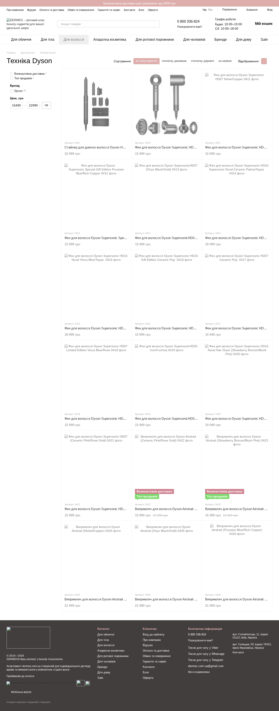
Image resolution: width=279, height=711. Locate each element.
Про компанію (15, 10)
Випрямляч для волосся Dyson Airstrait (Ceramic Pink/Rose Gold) (183, 509)
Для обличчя (21, 39)
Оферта (153, 10)
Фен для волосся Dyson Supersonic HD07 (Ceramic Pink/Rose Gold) (115, 509)
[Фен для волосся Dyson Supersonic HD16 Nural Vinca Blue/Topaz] (96, 285)
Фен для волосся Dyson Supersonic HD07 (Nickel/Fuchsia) (178, 147)
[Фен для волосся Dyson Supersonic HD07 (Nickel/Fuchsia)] (167, 104)
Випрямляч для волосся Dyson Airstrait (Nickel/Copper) (105, 599)
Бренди (220, 39)
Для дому (243, 39)
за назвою (225, 60)
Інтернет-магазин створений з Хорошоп (28, 702)
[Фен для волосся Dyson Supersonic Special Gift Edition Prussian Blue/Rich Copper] (96, 195)
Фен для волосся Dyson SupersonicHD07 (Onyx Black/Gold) (179, 238)
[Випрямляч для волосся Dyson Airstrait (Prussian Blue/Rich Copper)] (237, 556)
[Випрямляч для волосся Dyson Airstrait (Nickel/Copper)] (96, 556)
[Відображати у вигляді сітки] (264, 61)
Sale (264, 39)
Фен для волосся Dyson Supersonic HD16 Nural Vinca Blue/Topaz (113, 328)
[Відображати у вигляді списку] (269, 61)
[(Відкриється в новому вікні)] (81, 682)
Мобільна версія (20, 692)
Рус (210, 9)
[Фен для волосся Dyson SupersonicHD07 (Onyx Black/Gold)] (167, 195)
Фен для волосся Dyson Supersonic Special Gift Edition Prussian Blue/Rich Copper (125, 238)
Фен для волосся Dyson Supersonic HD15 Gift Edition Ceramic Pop (184, 328)
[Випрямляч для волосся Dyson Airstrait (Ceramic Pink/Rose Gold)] (167, 466)
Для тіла (47, 39)
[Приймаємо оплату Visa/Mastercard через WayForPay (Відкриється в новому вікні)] (41, 682)
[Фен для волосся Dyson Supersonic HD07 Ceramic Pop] (237, 285)
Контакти (129, 10)
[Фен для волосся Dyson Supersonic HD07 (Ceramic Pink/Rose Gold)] (96, 466)
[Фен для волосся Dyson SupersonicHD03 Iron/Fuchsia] (167, 376)
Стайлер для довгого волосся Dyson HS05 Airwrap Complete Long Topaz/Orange (124, 147)
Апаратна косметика (109, 39)
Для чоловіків (194, 39)
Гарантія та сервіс (109, 10)
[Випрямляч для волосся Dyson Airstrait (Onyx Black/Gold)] (167, 556)
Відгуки (31, 10)
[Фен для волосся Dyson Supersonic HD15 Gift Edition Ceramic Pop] (167, 285)
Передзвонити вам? (189, 26)
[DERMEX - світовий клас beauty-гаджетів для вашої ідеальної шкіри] (28, 637)
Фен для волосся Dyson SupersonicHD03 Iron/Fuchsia (175, 418)
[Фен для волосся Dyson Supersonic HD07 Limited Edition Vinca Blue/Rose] (96, 376)
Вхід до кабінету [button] (154, 634)
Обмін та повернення (81, 10)
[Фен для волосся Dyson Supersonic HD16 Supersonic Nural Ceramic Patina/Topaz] (237, 195)
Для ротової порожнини (155, 39)
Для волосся (74, 39)
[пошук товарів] (156, 23)
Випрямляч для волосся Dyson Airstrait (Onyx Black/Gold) (178, 599)
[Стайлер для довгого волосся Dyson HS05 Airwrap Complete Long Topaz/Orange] (96, 104)
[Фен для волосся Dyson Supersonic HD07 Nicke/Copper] (237, 104)
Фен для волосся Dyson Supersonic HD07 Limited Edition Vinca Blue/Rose (119, 418)
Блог (141, 10)
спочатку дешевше (174, 60)
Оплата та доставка (51, 10)
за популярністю (146, 60)
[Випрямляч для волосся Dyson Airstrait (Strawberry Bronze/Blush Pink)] (237, 466)
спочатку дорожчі (202, 60)
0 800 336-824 (188, 21)
